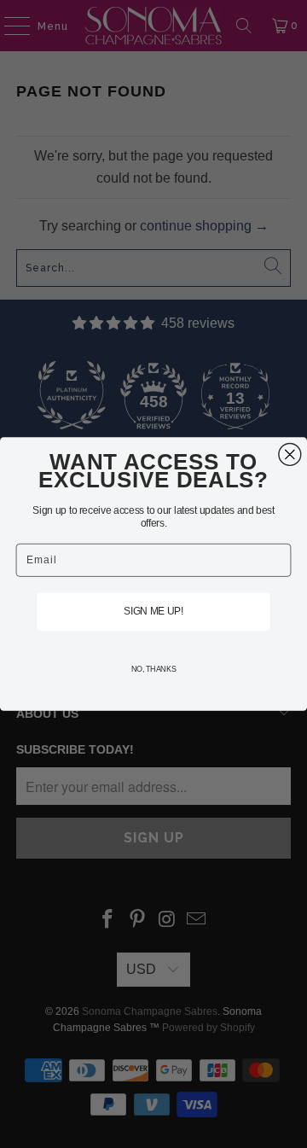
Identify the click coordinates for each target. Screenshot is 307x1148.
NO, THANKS (154, 669)
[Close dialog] (290, 455)
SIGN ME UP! (154, 611)
